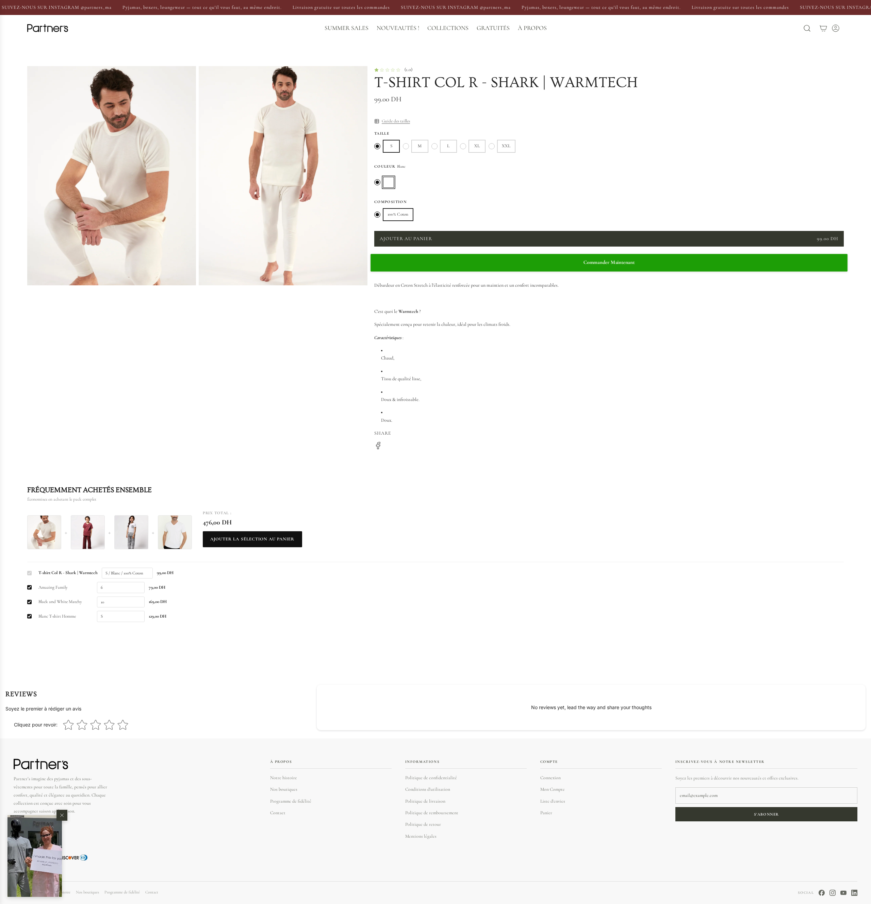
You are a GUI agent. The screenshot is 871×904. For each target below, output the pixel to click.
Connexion (550, 778)
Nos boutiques (283, 789)
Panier (546, 813)
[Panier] (823, 28)
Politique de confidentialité (431, 778)
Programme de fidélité (290, 801)
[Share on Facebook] (378, 446)
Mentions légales (421, 836)
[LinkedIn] (854, 893)
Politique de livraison (425, 801)
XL (477, 146)
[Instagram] (832, 893)
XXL (506, 146)
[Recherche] (807, 28)
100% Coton (398, 214)
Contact (277, 813)
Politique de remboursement (431, 813)
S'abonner (766, 814)
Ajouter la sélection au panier (252, 539)
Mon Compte (552, 789)
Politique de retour (423, 824)
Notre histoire (283, 778)
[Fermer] (61, 815)
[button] (34, 856)
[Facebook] (822, 893)
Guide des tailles (396, 121)
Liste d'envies (552, 801)
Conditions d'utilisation (427, 789)
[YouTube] (843, 893)
